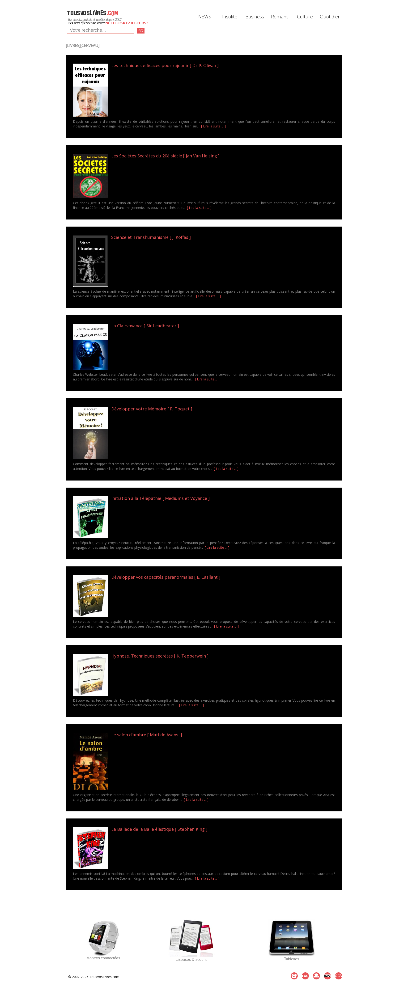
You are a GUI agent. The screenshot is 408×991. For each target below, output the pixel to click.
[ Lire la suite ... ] (213, 126)
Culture (305, 16)
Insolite (229, 16)
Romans (280, 16)
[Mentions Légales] (316, 975)
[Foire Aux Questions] (305, 975)
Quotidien (330, 16)
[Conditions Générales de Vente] (338, 975)
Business (255, 16)
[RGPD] (327, 975)
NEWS (204, 16)
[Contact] (294, 975)
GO (140, 30)
